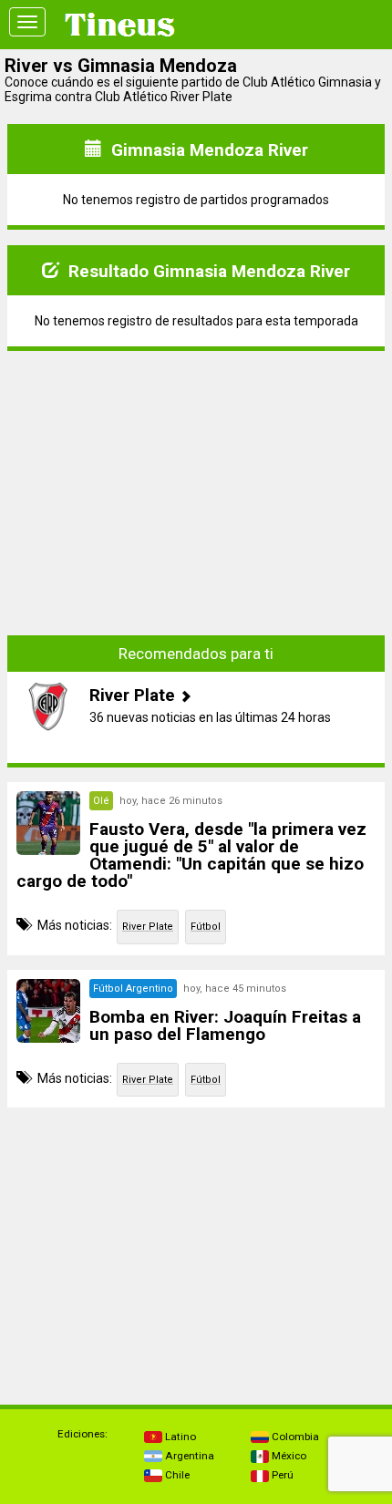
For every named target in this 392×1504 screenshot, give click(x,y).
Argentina (188, 1455)
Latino (179, 1436)
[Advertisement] (196, 479)
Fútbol (206, 926)
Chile (176, 1474)
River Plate (147, 926)
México (287, 1455)
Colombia (294, 1436)
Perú (281, 1474)
